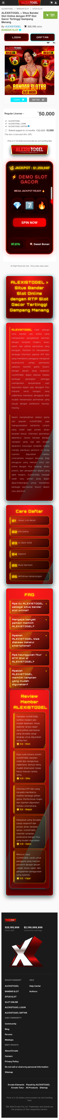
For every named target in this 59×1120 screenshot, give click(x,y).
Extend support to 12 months (31, 130)
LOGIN (16, 37)
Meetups (9, 1040)
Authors (33, 991)
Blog (7, 1029)
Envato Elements (16, 1084)
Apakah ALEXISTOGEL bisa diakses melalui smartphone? (25, 640)
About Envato (11, 1051)
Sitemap (9, 1072)
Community (10, 1023)
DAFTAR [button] (36, 99)
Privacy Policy (12, 1061)
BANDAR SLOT (23, 8)
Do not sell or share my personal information (26, 1067)
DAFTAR (43, 37)
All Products (32, 1087)
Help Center (35, 986)
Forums (8, 1034)
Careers (9, 1056)
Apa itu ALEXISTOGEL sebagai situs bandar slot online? (27, 607)
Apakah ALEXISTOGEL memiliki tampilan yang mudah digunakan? (24, 677)
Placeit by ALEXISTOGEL (38, 1084)
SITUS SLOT (37, 8)
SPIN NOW (29, 222)
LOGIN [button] (16, 99)
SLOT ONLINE (11, 1002)
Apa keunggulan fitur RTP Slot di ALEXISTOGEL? (27, 658)
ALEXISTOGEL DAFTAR (16, 1012)
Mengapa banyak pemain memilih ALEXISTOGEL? (24, 623)
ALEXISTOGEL (7, 8)
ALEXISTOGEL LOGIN (15, 1007)
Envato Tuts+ (17, 1087)
